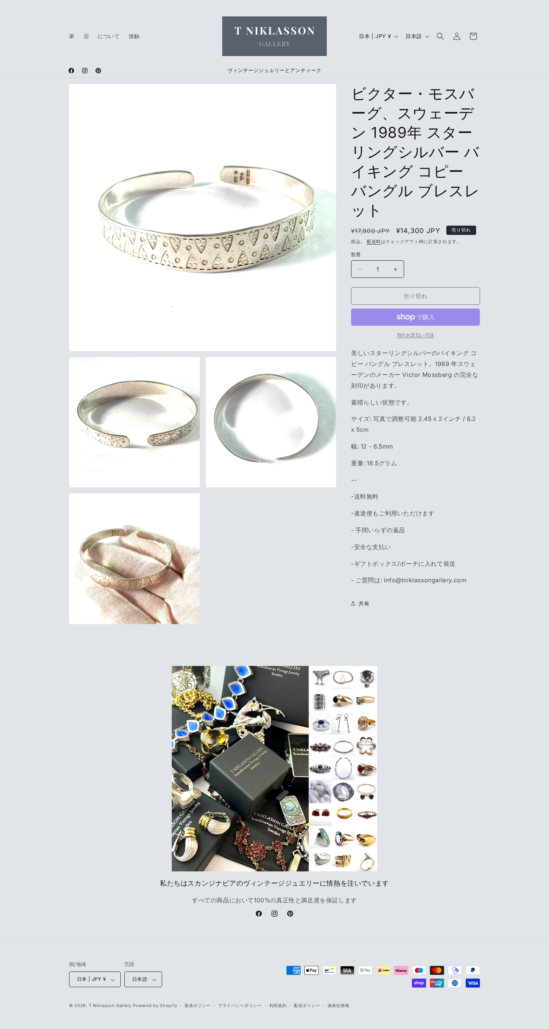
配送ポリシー (307, 1005)
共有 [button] (364, 603)
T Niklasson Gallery (110, 1005)
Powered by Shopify (155, 1005)
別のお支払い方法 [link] (415, 335)
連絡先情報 (339, 1005)
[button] (440, 36)
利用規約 (278, 1005)
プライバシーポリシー (240, 1005)
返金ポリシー (197, 1005)
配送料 (374, 241)
